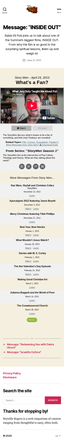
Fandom (53, 142)
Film (24, 142)
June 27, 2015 (34, 60)
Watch (23, 128)
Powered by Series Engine (32, 328)
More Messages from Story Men (22, 145)
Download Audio (50, 145)
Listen (44, 128)
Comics (31, 142)
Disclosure (9, 377)
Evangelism (42, 142)
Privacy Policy (12, 373)
